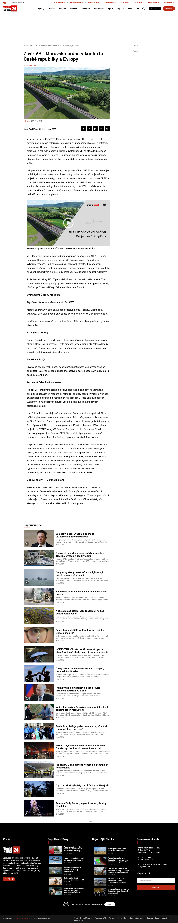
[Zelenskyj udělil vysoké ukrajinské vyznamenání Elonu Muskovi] (39, 538)
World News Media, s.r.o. (21, 918)
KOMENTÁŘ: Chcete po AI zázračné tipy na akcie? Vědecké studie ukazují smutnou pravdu (82, 650)
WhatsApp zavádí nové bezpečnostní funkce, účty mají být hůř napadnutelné (118, 860)
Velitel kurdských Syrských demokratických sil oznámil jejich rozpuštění (82, 708)
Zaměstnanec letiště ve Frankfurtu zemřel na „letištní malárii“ (80, 631)
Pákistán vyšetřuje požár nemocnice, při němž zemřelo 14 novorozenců (81, 727)
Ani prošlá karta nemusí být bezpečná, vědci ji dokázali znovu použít (118, 891)
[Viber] (101, 128)
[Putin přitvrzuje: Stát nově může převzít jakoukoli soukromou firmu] (39, 692)
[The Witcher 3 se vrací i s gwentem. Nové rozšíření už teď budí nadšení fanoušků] (100, 871)
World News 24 (35, 129)
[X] (159, 8)
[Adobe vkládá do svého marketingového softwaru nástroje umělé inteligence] (55, 850)
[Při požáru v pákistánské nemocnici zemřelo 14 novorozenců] (39, 769)
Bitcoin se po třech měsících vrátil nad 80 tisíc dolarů (81, 593)
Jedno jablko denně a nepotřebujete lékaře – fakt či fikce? (74, 880)
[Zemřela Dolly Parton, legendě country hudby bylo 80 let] (39, 808)
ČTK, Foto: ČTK (36, 121)
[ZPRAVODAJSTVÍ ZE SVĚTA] (7, 8)
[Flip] (107, 128)
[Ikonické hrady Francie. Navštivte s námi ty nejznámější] (55, 870)
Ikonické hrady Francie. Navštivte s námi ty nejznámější (72, 869)
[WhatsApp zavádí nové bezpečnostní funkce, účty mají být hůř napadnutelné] (100, 861)
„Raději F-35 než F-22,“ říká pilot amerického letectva (74, 859)
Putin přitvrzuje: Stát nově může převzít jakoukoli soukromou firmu (78, 689)
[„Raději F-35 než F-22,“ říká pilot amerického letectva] (55, 860)
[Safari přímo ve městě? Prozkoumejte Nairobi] (100, 850)
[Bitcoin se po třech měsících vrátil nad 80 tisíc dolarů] (39, 596)
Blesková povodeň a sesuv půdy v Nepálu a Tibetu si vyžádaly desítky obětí (80, 554)
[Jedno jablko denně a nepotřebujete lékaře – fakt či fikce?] (55, 881)
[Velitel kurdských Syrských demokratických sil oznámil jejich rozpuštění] (39, 712)
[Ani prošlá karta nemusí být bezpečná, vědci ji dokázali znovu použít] (100, 892)
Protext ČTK (28, 45)
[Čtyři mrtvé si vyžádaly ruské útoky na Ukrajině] (39, 789)
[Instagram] (155, 8)
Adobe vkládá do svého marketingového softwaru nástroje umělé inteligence (73, 849)
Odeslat (155, 887)
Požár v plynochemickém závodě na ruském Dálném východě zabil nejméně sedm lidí (80, 747)
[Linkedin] (95, 128)
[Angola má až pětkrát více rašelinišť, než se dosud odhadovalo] (39, 615)
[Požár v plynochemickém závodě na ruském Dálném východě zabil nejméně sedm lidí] (39, 750)
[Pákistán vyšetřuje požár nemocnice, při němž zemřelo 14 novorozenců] (39, 731)
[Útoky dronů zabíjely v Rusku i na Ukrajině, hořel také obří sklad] (39, 673)
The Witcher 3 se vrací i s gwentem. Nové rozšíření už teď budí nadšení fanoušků (118, 870)
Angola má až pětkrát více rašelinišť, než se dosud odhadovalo (80, 612)
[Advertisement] (135, 91)
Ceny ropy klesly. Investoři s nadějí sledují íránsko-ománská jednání (79, 574)
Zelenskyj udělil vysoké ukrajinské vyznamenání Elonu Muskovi (75, 535)
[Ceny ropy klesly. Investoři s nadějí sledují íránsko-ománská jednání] (39, 577)
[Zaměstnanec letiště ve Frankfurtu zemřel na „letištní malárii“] (39, 635)
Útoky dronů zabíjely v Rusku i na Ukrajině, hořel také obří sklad (80, 670)
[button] (143, 8)
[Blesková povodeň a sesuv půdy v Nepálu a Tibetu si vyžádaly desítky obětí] (39, 558)
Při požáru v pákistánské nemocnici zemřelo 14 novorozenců (82, 766)
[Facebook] (151, 8)
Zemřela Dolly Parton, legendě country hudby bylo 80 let (81, 804)
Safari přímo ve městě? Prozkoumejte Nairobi (117, 849)
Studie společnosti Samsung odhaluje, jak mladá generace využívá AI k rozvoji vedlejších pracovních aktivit (74, 892)
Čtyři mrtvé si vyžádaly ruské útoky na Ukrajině (82, 785)
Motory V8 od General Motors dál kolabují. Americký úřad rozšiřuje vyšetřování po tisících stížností (117, 883)
